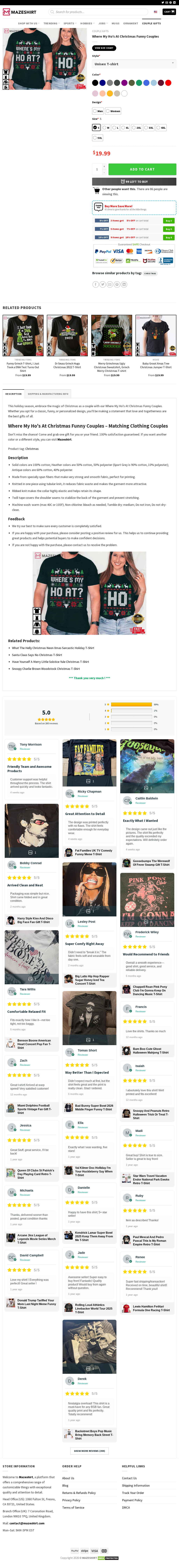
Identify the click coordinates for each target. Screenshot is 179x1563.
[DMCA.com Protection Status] (108, 1558)
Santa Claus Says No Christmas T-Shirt (37, 655)
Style (96, 56)
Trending (51, 23)
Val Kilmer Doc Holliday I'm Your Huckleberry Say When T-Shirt (94, 1171)
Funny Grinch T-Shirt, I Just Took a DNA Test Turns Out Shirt (23, 367)
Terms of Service (73, 1507)
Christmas (150, 273)
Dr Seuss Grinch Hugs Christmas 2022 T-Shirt (67, 365)
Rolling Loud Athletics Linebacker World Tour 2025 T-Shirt (93, 1308)
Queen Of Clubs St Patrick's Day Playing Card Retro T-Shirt (35, 1174)
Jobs (101, 23)
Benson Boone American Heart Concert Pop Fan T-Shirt (34, 1044)
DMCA (126, 1507)
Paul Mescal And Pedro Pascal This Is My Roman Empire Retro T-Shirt (149, 1241)
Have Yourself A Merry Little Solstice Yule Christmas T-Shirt (50, 662)
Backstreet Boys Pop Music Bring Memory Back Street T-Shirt (94, 1435)
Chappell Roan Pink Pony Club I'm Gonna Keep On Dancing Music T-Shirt (150, 990)
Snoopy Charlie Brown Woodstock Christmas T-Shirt (46, 669)
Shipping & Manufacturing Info (48, 393)
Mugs (115, 23)
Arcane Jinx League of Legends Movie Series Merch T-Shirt (36, 1239)
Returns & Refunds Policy (79, 1493)
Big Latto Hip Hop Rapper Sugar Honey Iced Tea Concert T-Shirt (92, 980)
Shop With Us (27, 23)
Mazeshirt (64, 439)
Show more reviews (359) (89, 1450)
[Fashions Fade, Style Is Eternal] (20, 12)
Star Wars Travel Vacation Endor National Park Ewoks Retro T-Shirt (151, 1179)
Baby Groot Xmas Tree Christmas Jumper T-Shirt (156, 365)
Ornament (130, 23)
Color (96, 74)
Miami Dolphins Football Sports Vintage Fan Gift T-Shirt (34, 1109)
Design (97, 102)
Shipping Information (136, 1485)
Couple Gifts (151, 23)
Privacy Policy (71, 1500)
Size (95, 118)
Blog (65, 1485)
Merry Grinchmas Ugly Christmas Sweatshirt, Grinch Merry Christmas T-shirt (111, 367)
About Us (68, 1478)
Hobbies (86, 23)
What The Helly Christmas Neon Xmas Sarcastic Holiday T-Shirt (53, 648)
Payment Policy (132, 1500)
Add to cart (142, 169)
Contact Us (129, 1478)
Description (13, 393)
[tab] (13, 393)
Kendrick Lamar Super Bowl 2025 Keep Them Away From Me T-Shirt (94, 1236)
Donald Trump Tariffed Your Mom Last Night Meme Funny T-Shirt (36, 1304)
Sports (69, 23)
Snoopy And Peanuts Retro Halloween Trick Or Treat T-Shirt (151, 1114)
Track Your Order (133, 1493)
